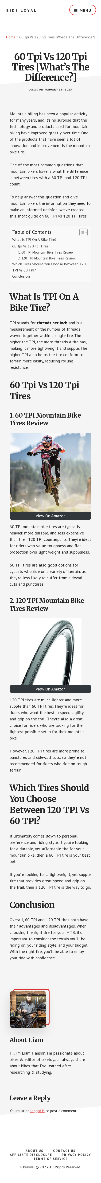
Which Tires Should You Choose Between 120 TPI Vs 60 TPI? (49, 266)
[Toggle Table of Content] (81, 232)
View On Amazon (51, 515)
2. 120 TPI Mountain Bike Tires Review (46, 258)
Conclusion (21, 276)
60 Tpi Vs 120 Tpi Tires (30, 245)
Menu (85, 10)
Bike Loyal (21, 10)
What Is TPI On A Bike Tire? (34, 239)
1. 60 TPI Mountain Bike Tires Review (46, 252)
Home (11, 37)
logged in (37, 1110)
